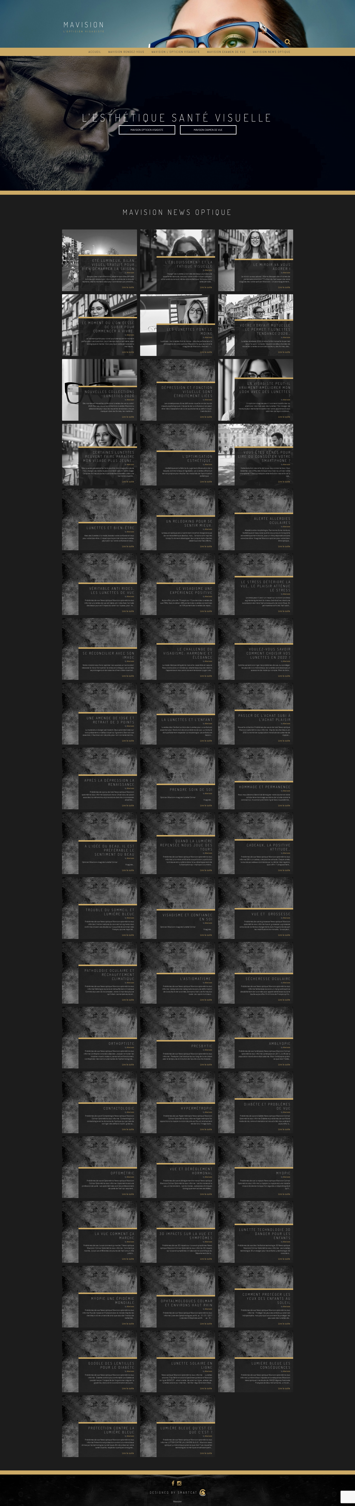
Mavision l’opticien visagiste (176, 52)
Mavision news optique (271, 52)
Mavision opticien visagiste (146, 129)
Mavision (84, 24)
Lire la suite (128, 287)
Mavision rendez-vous (126, 52)
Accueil (95, 52)
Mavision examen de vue (226, 52)
